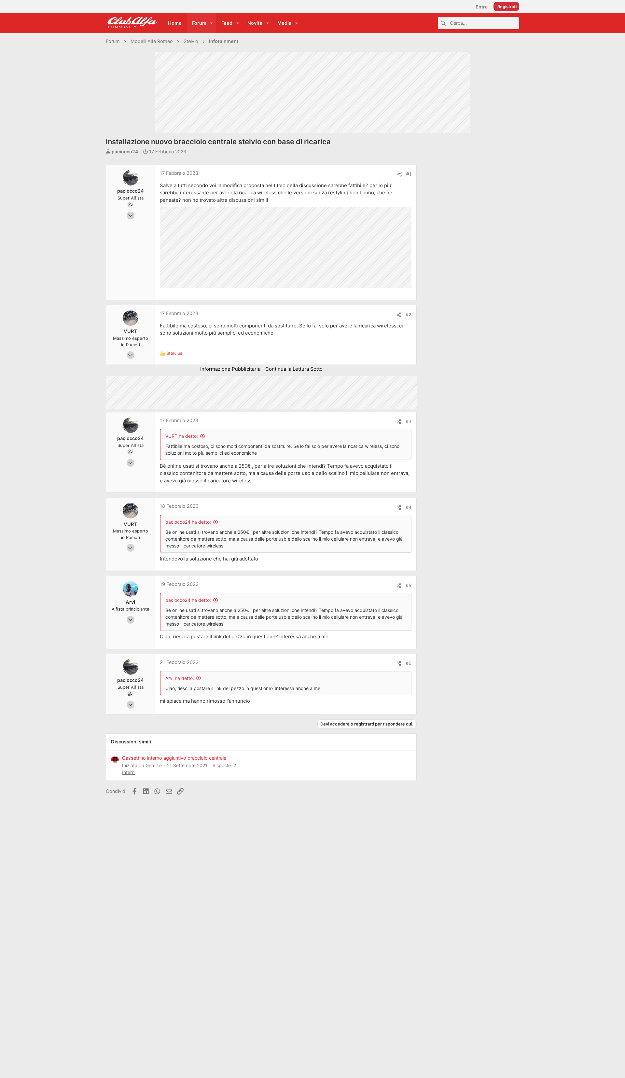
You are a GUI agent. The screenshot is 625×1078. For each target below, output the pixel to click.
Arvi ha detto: (179, 678)
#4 (408, 507)
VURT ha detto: (181, 436)
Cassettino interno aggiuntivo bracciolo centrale (174, 758)
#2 (408, 315)
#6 (408, 663)
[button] (211, 23)
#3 (408, 421)
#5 (408, 585)
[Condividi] (399, 174)
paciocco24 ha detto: (188, 522)
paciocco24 (125, 151)
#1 (408, 174)
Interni (128, 772)
